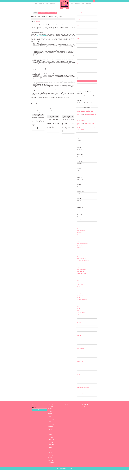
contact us (52, 3)
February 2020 (50, 463)
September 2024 (80, 191)
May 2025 (79, 172)
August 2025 (79, 165)
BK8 (78, 310)
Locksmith (35, 12)
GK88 (78, 256)
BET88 (78, 297)
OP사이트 (79, 374)
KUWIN (78, 286)
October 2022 (80, 214)
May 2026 (79, 145)
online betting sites (80, 232)
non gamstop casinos (81, 239)
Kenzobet (79, 335)
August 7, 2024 (66, 116)
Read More (35, 128)
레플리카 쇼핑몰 (80, 361)
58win (78, 228)
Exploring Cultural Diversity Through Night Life (86, 88)
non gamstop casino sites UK (82, 243)
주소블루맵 (79, 19)
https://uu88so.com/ (81, 278)
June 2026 (79, 142)
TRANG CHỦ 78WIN (81, 312)
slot (78, 63)
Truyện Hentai (80, 284)
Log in (66, 406)
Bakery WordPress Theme (61, 468)
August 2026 (79, 138)
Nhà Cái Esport (80, 110)
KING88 (78, 291)
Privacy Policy (41, 3)
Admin (41, 114)
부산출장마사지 (80, 393)
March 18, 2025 (36, 114)
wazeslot (79, 322)
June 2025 (79, 170)
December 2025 (80, 156)
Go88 (78, 32)
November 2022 (80, 212)
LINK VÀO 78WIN (80, 348)
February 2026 (50, 416)
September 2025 (80, 163)
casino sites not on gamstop (82, 293)
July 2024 (50, 447)
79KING (78, 304)
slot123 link (79, 288)
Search (87, 75)
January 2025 (80, 182)
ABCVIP (78, 234)
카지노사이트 (79, 380)
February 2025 (80, 179)
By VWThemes (69, 468)
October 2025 (80, 161)
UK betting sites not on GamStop (83, 260)
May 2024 (79, 200)
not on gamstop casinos (81, 267)
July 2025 (79, 168)
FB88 (78, 280)
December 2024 (80, 184)
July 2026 (79, 140)
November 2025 (51, 421)
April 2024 (79, 202)
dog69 (78, 314)
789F (78, 282)
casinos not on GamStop (81, 258)
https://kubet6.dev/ (80, 271)
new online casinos (80, 236)
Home (36, 3)
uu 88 (78, 265)
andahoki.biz (79, 245)
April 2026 (79, 147)
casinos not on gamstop (81, 12)
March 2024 (79, 205)
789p (78, 301)
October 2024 (50, 442)
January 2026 (80, 154)
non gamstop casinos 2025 (82, 230)
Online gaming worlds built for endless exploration (86, 95)
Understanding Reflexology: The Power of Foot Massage (38, 110)
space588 (79, 38)
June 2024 (79, 198)
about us (47, 3)
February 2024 (80, 207)
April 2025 (79, 175)
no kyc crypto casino (81, 254)
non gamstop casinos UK (82, 269)
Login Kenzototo (80, 367)
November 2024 (80, 186)
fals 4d (78, 25)
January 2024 (80, 209)
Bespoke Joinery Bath (41, 35)
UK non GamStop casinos (82, 249)
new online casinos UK (81, 247)
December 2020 (80, 216)
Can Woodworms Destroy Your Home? (84, 102)
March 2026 (79, 149)
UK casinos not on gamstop (82, 299)
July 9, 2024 (51, 116)
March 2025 (79, 177)
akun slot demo (80, 295)
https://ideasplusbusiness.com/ (83, 387)
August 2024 (79, 193)
